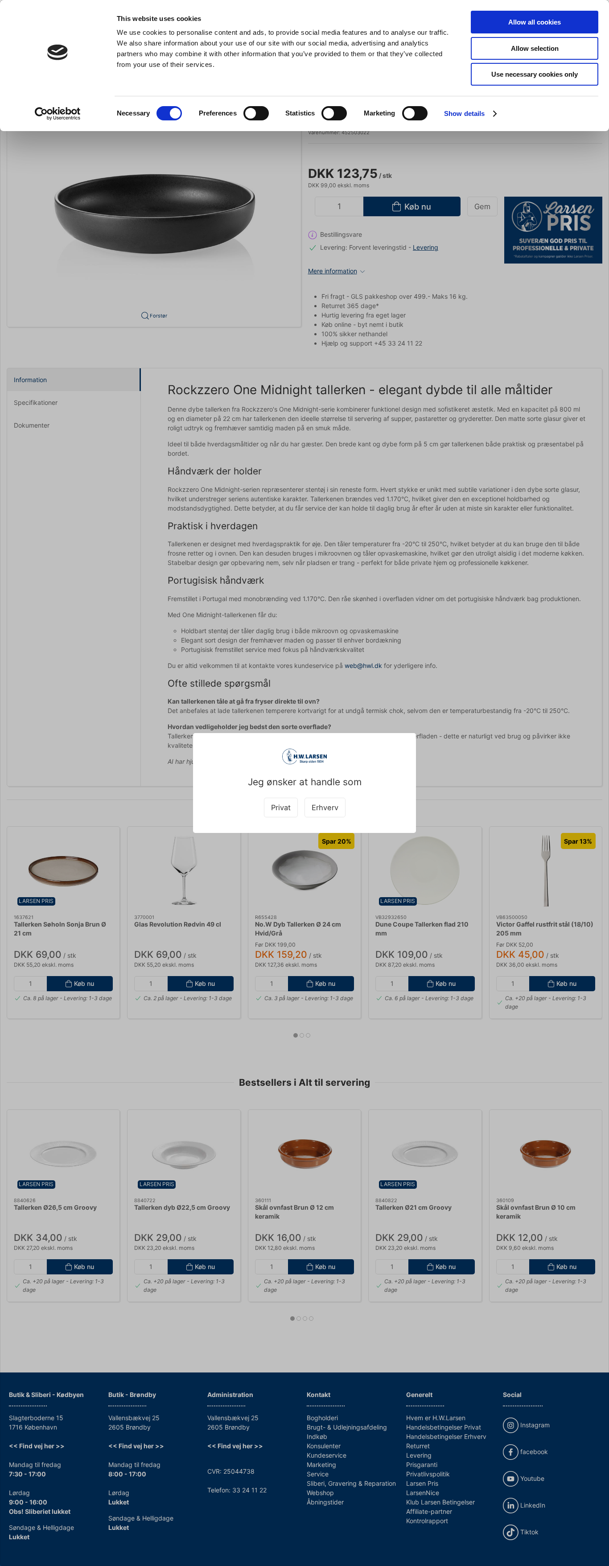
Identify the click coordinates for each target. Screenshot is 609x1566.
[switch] (256, 113)
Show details (464, 113)
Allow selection (535, 48)
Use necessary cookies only (534, 74)
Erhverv (325, 807)
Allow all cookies (534, 22)
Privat (281, 807)
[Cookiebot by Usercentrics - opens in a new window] (58, 113)
